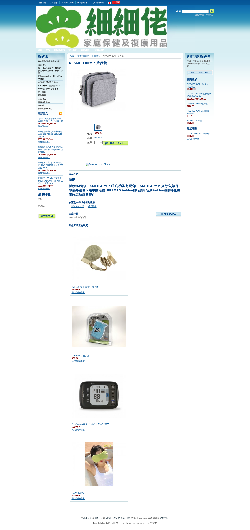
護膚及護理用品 (45, 108)
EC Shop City (112, 518)
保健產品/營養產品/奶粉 (48, 61)
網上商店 (87, 518)
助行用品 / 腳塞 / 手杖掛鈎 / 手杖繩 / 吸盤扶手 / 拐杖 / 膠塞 (50, 70)
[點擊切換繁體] (118, 3)
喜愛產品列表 (67, 2)
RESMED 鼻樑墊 (194, 120)
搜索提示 (210, 15)
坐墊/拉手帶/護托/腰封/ (48, 82)
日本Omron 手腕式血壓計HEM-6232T (90, 424)
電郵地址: (42, 206)
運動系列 (42, 95)
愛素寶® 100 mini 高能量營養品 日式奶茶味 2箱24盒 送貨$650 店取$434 (50, 180)
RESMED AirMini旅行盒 (197, 104)
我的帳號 (42, 2)
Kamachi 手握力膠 (81, 356)
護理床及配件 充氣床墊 (48, 89)
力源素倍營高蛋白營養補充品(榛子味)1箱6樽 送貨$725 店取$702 (50, 134)
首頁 (72, 56)
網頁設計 (99, 518)
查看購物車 (82, 2)
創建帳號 (100, 2)
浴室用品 (42, 99)
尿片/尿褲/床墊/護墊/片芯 (49, 85)
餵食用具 (42, 65)
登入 (93, 2)
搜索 (178, 11)
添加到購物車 (44, 126)
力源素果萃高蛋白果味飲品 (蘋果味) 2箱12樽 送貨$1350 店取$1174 (50, 165)
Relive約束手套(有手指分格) (85, 287)
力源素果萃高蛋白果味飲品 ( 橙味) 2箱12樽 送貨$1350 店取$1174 (50, 149)
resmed (98, 137)
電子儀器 (42, 92)
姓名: (40, 199)
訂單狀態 (54, 2)
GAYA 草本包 (78, 493)
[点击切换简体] (114, 3)
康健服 (41, 105)
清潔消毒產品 (44, 102)
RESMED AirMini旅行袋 (201, 133)
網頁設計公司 (124, 518)
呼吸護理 (96, 56)
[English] (109, 3)
